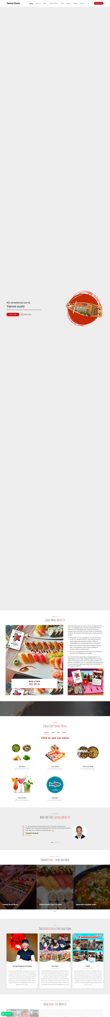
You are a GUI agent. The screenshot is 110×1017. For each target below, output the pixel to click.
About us (38, 3)
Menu (45, 3)
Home (31, 3)
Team (62, 3)
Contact (82, 3)
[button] (50, 842)
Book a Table (98, 3)
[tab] (46, 732)
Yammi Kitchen (53, 3)
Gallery (68, 3)
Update (75, 3)
